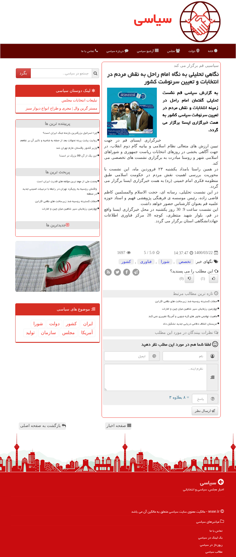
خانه (211, 51)
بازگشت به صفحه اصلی (41, 426)
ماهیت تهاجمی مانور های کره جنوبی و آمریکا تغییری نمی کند (183, 316)
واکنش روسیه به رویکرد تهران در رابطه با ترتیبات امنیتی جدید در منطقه (59, 191)
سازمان (48, 332)
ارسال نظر (203, 411)
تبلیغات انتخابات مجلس (79, 100)
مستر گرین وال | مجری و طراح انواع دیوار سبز (61, 108)
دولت (192, 51)
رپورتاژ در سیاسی (211, 545)
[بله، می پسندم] (213, 278)
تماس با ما (88, 51)
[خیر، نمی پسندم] (189, 278)
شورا (165, 261)
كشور (126, 261)
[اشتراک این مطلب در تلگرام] (136, 272)
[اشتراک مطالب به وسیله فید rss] (108, 272)
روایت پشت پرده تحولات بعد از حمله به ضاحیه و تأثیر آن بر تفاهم (58, 140)
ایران (88, 323)
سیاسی (153, 18)
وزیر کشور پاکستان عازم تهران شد (76, 148)
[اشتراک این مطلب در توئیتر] (117, 272)
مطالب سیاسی (213, 552)
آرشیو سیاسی (146, 51)
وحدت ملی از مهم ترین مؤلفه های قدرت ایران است (67, 181)
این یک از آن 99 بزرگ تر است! (78, 156)
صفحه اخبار (116, 426)
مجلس (171, 51)
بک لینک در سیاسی (210, 538)
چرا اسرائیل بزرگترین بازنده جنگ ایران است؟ (70, 133)
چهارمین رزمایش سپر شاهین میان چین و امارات (189, 309)
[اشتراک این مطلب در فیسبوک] (127, 272)
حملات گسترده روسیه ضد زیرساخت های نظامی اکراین (186, 301)
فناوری (146, 261)
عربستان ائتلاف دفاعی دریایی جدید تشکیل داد (190, 324)
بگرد (23, 73)
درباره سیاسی (115, 51)
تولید (30, 332)
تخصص (185, 261)
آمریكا (87, 332)
